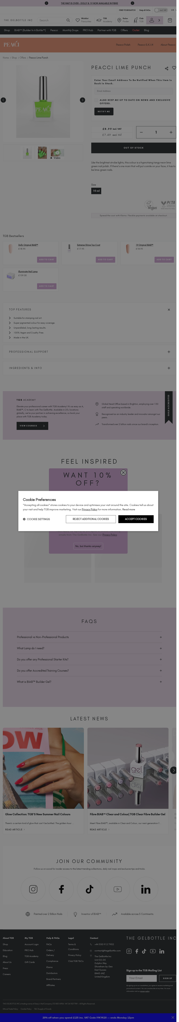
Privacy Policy (89, 509)
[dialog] (88, 511)
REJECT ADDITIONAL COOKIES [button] (91, 519)
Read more (128, 509)
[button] (36, 519)
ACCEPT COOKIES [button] (136, 519)
